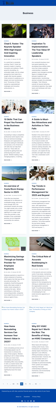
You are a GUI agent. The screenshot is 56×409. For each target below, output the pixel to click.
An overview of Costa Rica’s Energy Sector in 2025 (14, 189)
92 (36, 384)
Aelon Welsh (36, 131)
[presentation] (14, 31)
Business (6, 41)
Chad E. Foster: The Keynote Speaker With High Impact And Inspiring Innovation (13, 49)
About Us (18, 396)
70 (17, 384)
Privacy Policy (36, 396)
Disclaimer (27, 396)
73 (30, 384)
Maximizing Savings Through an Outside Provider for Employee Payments (14, 262)
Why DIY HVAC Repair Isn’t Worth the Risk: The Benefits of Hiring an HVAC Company (41, 332)
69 (13, 384)
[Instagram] (28, 401)
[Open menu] (53, 3)
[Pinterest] (34, 401)
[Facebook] (22, 401)
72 (25, 384)
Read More (8, 91)
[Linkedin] (31, 401)
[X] (25, 401)
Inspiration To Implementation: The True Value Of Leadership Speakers (41, 49)
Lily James (8, 59)
